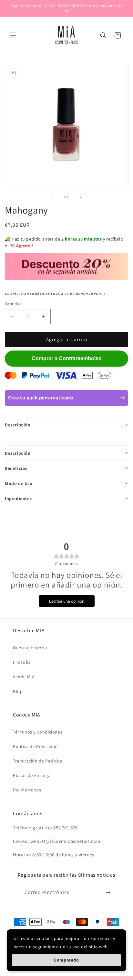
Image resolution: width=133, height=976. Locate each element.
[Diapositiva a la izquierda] (52, 197)
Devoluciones (27, 790)
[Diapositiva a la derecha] (81, 197)
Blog (17, 691)
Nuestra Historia (30, 648)
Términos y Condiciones (37, 732)
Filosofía (22, 662)
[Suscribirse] (108, 892)
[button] (13, 35)
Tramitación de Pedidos (37, 761)
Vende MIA (24, 677)
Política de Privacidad (35, 746)
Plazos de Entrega (31, 775)
